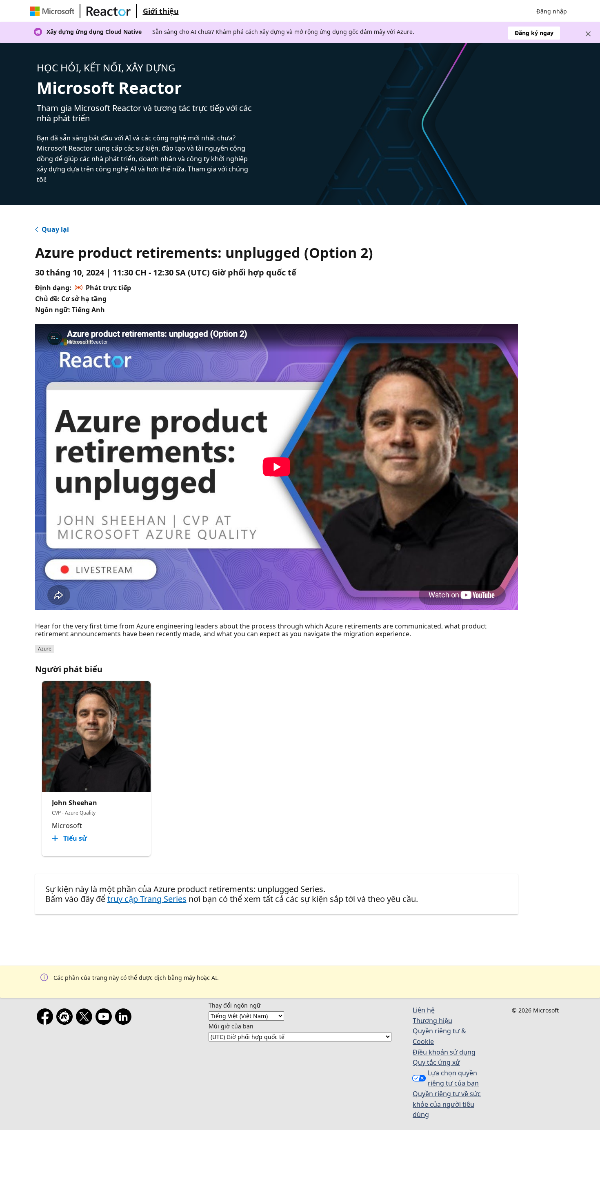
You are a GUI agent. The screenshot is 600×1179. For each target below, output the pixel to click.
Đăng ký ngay (534, 33)
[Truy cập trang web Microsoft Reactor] (108, 11)
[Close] (588, 33)
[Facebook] (46, 1018)
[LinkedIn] (125, 1018)
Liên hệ (424, 1010)
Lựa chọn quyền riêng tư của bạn (453, 1078)
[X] (86, 1018)
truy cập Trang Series (147, 898)
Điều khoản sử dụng (444, 1052)
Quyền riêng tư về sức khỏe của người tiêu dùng (447, 1104)
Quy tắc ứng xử (436, 1062)
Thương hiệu (432, 1020)
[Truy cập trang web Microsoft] (54, 11)
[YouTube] (105, 1018)
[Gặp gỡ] (66, 1018)
